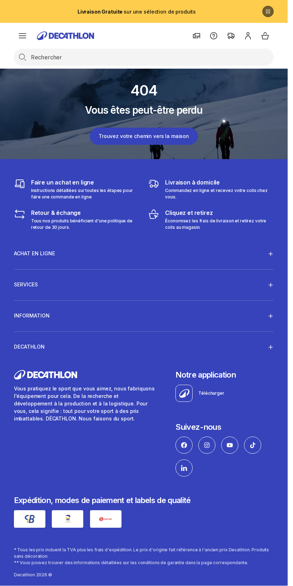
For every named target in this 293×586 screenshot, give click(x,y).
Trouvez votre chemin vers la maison (144, 136)
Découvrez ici (136, 12)
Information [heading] (32, 315)
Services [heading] (26, 284)
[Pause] (268, 11)
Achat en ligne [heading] (34, 253)
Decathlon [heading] (29, 347)
